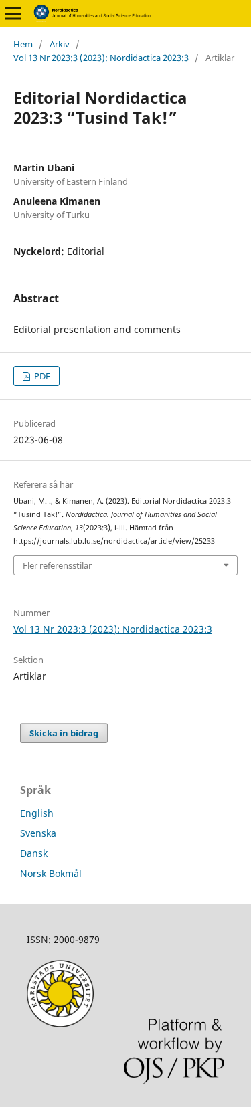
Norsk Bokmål (51, 873)
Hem (23, 44)
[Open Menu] (13, 13)
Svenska (38, 833)
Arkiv (60, 44)
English (37, 813)
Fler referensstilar (57, 565)
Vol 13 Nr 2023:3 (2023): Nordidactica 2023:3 (101, 58)
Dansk (34, 853)
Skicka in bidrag (63, 733)
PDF (41, 376)
